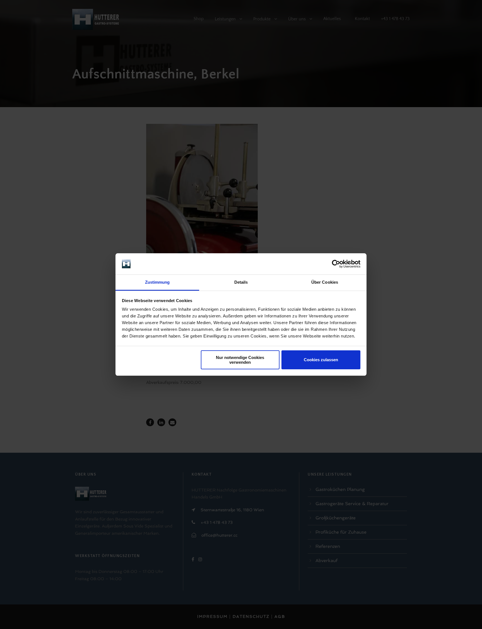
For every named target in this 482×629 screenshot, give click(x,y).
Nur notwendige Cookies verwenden (240, 360)
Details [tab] (241, 282)
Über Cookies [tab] (324, 282)
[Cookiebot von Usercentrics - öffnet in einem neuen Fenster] (336, 264)
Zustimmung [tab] (157, 282)
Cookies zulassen (321, 359)
